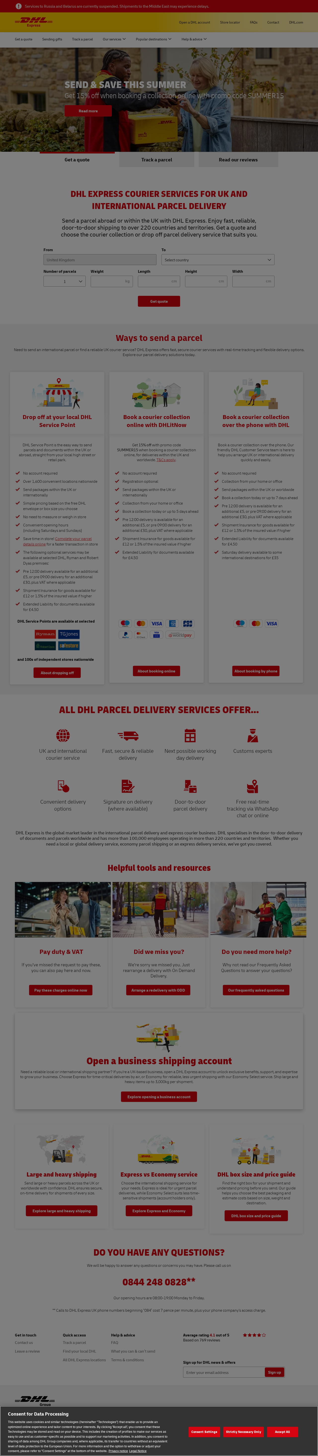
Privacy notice (118, 1451)
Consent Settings (204, 1431)
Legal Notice (138, 1451)
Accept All (282, 1431)
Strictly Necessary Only (243, 1431)
